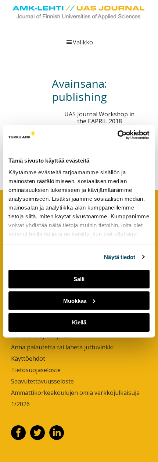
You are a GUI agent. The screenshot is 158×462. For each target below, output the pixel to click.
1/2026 (20, 404)
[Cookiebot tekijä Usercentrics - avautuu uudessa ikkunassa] (117, 134)
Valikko (83, 42)
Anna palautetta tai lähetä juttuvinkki (62, 347)
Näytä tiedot (119, 257)
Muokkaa (74, 301)
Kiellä (79, 322)
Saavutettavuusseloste (42, 381)
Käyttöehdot (28, 358)
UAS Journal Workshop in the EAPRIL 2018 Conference (99, 121)
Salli (79, 279)
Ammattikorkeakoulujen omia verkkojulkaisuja (75, 393)
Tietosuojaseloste (36, 370)
